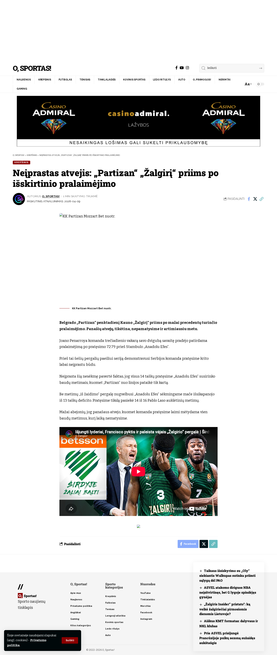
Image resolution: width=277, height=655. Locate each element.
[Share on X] (255, 199)
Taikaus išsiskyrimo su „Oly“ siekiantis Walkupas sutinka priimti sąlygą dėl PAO (227, 575)
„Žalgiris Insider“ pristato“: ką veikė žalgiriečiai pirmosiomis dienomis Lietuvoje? (224, 609)
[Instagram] (187, 68)
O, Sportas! (32, 68)
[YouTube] (182, 68)
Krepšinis (21, 162)
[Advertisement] (138, 30)
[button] (70, 640)
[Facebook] (176, 68)
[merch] (192, 68)
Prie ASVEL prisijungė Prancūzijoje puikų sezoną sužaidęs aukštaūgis (227, 638)
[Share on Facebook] (249, 199)
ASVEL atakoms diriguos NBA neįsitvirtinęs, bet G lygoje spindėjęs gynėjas (227, 592)
